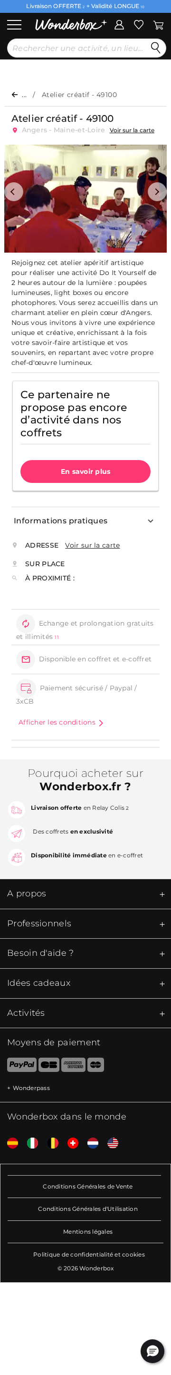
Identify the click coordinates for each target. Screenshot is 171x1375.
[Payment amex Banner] (73, 1067)
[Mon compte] (119, 24)
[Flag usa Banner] (109, 1143)
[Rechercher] (156, 48)
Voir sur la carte (132, 130)
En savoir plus (86, 471)
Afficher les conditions (57, 722)
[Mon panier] (157, 24)
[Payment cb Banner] (48, 1067)
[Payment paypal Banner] (18, 1067)
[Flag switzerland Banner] (69, 1143)
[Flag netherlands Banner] (89, 1143)
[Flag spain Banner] (9, 1143)
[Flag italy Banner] (29, 1143)
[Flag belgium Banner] (49, 1143)
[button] (13, 191)
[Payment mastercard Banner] (95, 1067)
